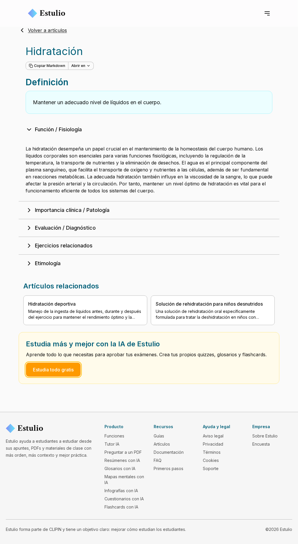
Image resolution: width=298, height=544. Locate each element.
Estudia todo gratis (53, 370)
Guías (159, 435)
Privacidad (213, 444)
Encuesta (261, 444)
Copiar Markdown (49, 65)
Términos (212, 452)
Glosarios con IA (119, 468)
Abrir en (78, 65)
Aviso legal (213, 435)
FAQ (158, 460)
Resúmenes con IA (122, 460)
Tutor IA (111, 444)
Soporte (211, 468)
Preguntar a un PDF (123, 452)
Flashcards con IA (121, 506)
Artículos (162, 444)
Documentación (169, 452)
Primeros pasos (168, 468)
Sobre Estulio (265, 435)
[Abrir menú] (267, 13)
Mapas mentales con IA (124, 479)
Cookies (211, 460)
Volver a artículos (47, 30)
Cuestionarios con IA (124, 498)
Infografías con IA (121, 490)
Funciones (114, 435)
